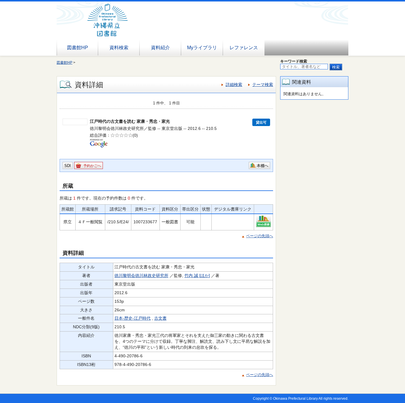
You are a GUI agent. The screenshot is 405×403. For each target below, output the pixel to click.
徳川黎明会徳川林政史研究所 (141, 275)
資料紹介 (160, 47)
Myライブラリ (202, 47)
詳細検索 (234, 84)
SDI (67, 165)
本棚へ (262, 165)
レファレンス (243, 47)
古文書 (160, 318)
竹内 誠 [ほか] (197, 275)
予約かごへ (92, 166)
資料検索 (118, 47)
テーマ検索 (262, 84)
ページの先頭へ (259, 236)
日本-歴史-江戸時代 (132, 318)
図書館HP (77, 47)
